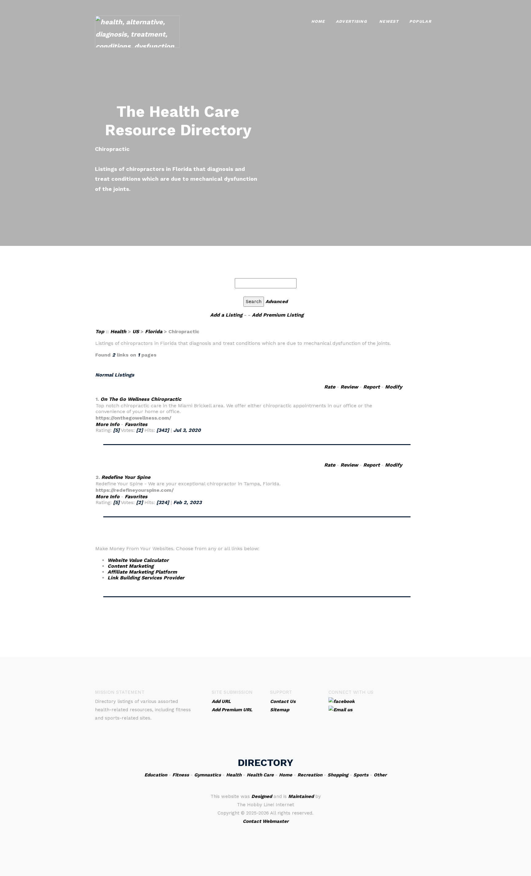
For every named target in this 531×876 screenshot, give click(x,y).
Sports (360, 775)
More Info (108, 424)
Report (371, 387)
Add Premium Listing (278, 315)
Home (318, 21)
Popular (420, 21)
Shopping (338, 775)
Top (100, 331)
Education (155, 775)
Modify (393, 387)
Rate (329, 387)
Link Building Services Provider (146, 578)
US (135, 331)
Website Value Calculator (138, 560)
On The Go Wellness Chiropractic (140, 399)
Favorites (136, 424)
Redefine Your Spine (125, 477)
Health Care (260, 775)
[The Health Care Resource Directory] (137, 31)
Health (118, 331)
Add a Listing (226, 315)
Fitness (180, 775)
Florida (153, 331)
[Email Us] (340, 709)
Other (380, 775)
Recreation (309, 775)
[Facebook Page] (341, 701)
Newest (389, 21)
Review (349, 387)
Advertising (351, 21)
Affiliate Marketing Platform (142, 572)
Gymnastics (207, 775)
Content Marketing (131, 566)
